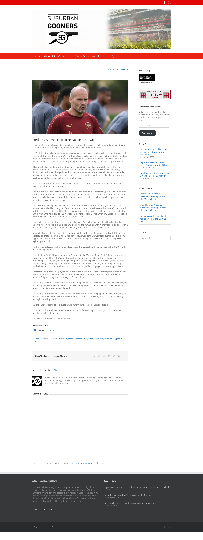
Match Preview (109, 338)
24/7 (151, 82)
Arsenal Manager (75, 338)
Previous (114, 69)
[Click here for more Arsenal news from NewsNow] (147, 77)
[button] (112, 56)
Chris (37, 338)
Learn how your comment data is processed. (91, 463)
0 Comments (45, 341)
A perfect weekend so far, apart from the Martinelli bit (153, 164)
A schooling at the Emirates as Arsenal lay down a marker (154, 174)
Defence (91, 338)
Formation (99, 338)
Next (123, 69)
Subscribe (147, 133)
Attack (84, 338)
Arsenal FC (63, 338)
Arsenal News (145, 82)
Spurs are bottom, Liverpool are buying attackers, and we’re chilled (153, 152)
